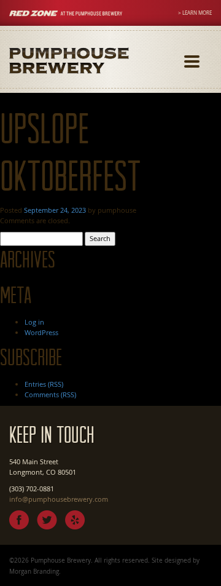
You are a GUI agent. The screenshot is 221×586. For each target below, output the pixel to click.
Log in (34, 322)
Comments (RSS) (50, 394)
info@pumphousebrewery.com (58, 499)
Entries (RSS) (44, 384)
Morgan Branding (34, 571)
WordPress (41, 332)
